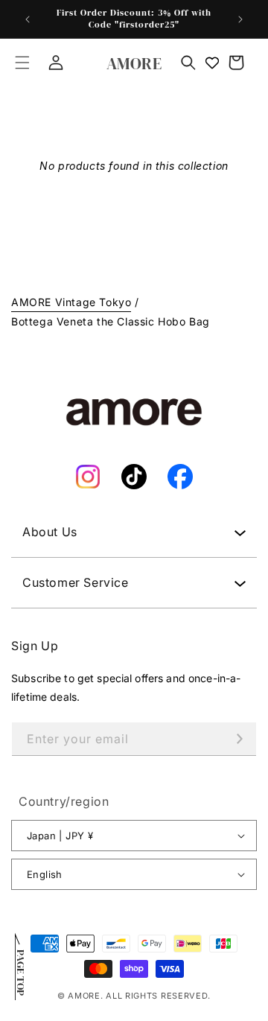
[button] (22, 62)
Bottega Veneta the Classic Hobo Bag (110, 321)
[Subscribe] (239, 739)
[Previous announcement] (27, 19)
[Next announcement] (240, 19)
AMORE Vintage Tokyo (71, 302)
